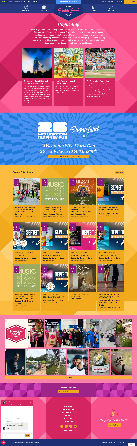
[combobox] (131, 444)
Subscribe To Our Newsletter (67, 392)
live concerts (53, 40)
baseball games (38, 40)
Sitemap (104, 442)
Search (118, 2)
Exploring (26, 10)
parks (79, 40)
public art (72, 40)
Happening (44, 10)
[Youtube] (75, 426)
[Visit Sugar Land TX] (68, 11)
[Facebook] (61, 426)
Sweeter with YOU (131, 2)
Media (67, 415)
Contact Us (68, 421)
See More (119, 172)
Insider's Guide (106, 2)
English (130, 444)
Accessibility (111, 442)
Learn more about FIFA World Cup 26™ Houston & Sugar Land (67, 157)
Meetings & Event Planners (15, 2)
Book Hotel (31, 2)
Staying (111, 10)
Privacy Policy (120, 442)
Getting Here (67, 412)
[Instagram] (66, 426)
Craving (93, 10)
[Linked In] (70, 426)
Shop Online (113, 425)
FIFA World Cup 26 (67, 2)
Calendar (68, 406)
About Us (68, 418)
